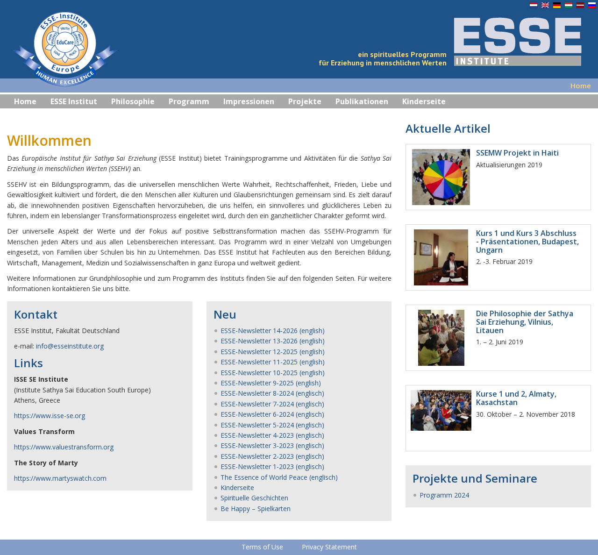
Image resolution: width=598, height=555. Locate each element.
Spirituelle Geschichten (254, 497)
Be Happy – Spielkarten (256, 508)
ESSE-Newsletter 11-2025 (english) (273, 361)
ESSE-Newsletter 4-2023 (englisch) (272, 435)
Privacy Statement (329, 546)
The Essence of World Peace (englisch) (279, 477)
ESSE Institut (73, 101)
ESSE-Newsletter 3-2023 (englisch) (272, 445)
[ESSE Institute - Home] (58, 51)
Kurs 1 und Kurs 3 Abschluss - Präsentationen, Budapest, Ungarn (527, 241)
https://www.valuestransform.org (64, 446)
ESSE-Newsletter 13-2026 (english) (273, 340)
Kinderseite (424, 101)
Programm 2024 (444, 495)
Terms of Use (262, 546)
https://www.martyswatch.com (60, 478)
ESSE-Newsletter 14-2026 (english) (273, 330)
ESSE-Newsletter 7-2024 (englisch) (272, 403)
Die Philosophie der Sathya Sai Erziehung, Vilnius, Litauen (524, 321)
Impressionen (248, 101)
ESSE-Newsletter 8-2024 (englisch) (272, 393)
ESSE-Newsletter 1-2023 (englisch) (272, 466)
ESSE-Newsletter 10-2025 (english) (273, 372)
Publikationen (361, 101)
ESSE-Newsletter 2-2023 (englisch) (272, 456)
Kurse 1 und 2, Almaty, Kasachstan (516, 398)
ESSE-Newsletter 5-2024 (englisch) (272, 424)
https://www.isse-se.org (49, 415)
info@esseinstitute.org (70, 346)
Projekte (304, 101)
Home (25, 101)
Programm (189, 101)
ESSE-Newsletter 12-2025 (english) (273, 351)
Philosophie (133, 101)
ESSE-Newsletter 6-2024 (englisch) (272, 414)
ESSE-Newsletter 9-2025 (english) (271, 382)
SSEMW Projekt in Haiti (517, 153)
